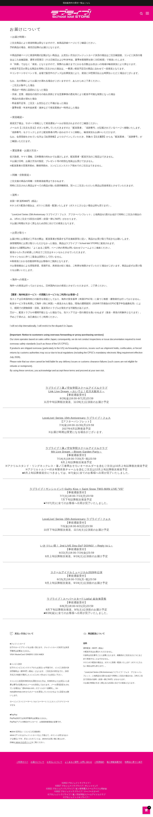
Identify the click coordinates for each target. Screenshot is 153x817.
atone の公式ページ (23, 742)
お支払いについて (54, 762)
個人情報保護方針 (114, 762)
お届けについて (37, 762)
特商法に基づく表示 (133, 762)
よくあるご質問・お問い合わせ (78, 762)
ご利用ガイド (22, 762)
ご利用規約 (99, 762)
